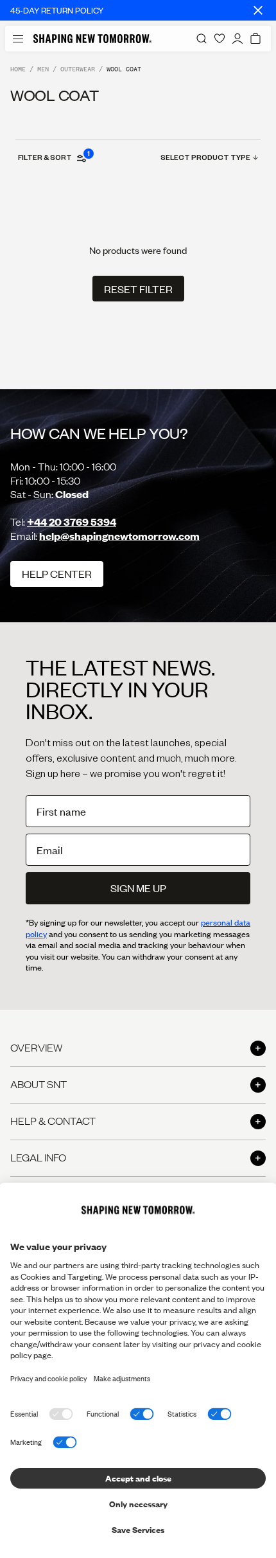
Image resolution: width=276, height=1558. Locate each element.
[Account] (237, 38)
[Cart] (255, 38)
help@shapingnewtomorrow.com (119, 535)
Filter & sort (53, 156)
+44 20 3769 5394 (71, 521)
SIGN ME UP (138, 888)
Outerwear (77, 69)
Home (18, 69)
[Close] (258, 10)
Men (43, 69)
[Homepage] (92, 38)
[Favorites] (219, 38)
